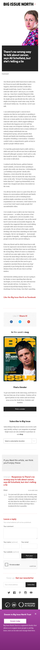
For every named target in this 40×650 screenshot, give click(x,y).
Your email (24, 542)
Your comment (8, 526)
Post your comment (29, 556)
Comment (5, 74)
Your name (11, 542)
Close (35, 614)
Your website (11, 552)
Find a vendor (20, 409)
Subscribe (31, 585)
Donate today (15, 621)
